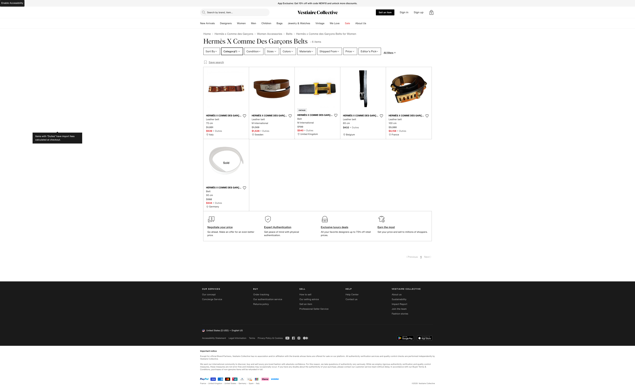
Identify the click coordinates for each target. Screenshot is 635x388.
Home (207, 34)
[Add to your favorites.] (244, 116)
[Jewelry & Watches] (312, 23)
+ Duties (217, 131)
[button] (431, 12)
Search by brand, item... (220, 12)
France (203, 383)
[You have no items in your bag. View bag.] (431, 12)
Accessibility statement (214, 338)
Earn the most (386, 227)
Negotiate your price (220, 227)
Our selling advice (309, 299)
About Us (360, 23)
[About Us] (368, 23)
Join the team (399, 309)
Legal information (237, 338)
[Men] (258, 23)
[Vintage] (327, 23)
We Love (335, 23)
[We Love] (342, 23)
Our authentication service (267, 299)
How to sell (305, 294)
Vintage (319, 23)
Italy (258, 383)
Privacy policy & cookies (270, 338)
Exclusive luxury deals (334, 227)
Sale (347, 23)
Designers (226, 23)
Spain (251, 383)
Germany (242, 383)
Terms (252, 338)
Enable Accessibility (12, 3)
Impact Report (399, 304)
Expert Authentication (277, 227)
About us (397, 294)
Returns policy (261, 304)
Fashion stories (400, 313)
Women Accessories (269, 34)
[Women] (248, 23)
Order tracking (261, 294)
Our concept (209, 294)
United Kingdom (215, 383)
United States (230, 383)
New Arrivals (207, 23)
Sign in (404, 12)
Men (253, 23)
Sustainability (399, 299)
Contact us (352, 299)
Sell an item (385, 12)
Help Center (352, 294)
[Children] (274, 23)
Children (266, 23)
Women (241, 23)
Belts (289, 34)
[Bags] (285, 23)
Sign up (418, 12)
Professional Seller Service (313, 309)
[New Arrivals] (217, 23)
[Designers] (234, 23)
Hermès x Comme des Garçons (233, 34)
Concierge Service (212, 299)
